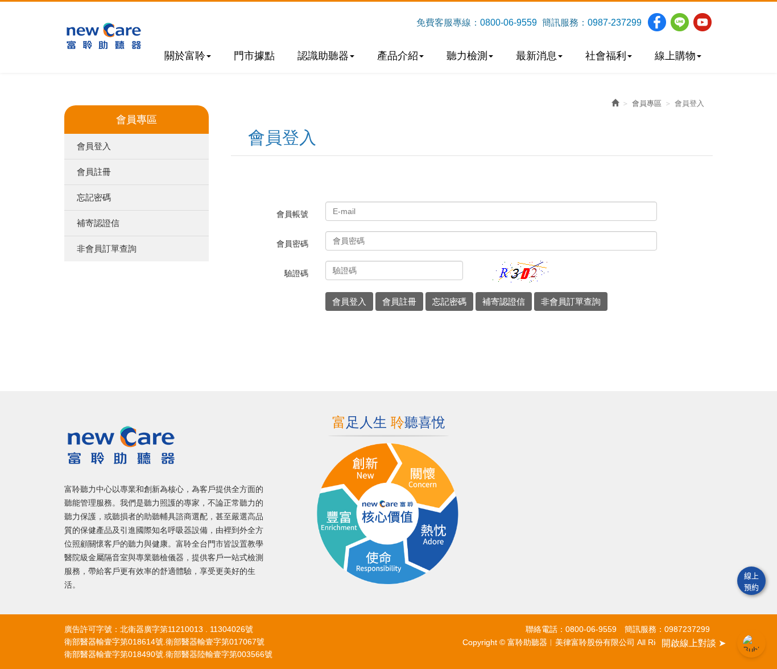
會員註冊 (94, 172)
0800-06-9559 (508, 22)
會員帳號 (292, 214)
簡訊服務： (565, 22)
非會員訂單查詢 (107, 248)
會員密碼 (292, 243)
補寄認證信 (98, 223)
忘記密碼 (94, 197)
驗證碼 (296, 273)
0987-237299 (615, 22)
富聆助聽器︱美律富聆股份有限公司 (103, 35)
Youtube (702, 22)
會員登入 (94, 146)
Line (680, 22)
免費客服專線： (448, 22)
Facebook (657, 22)
